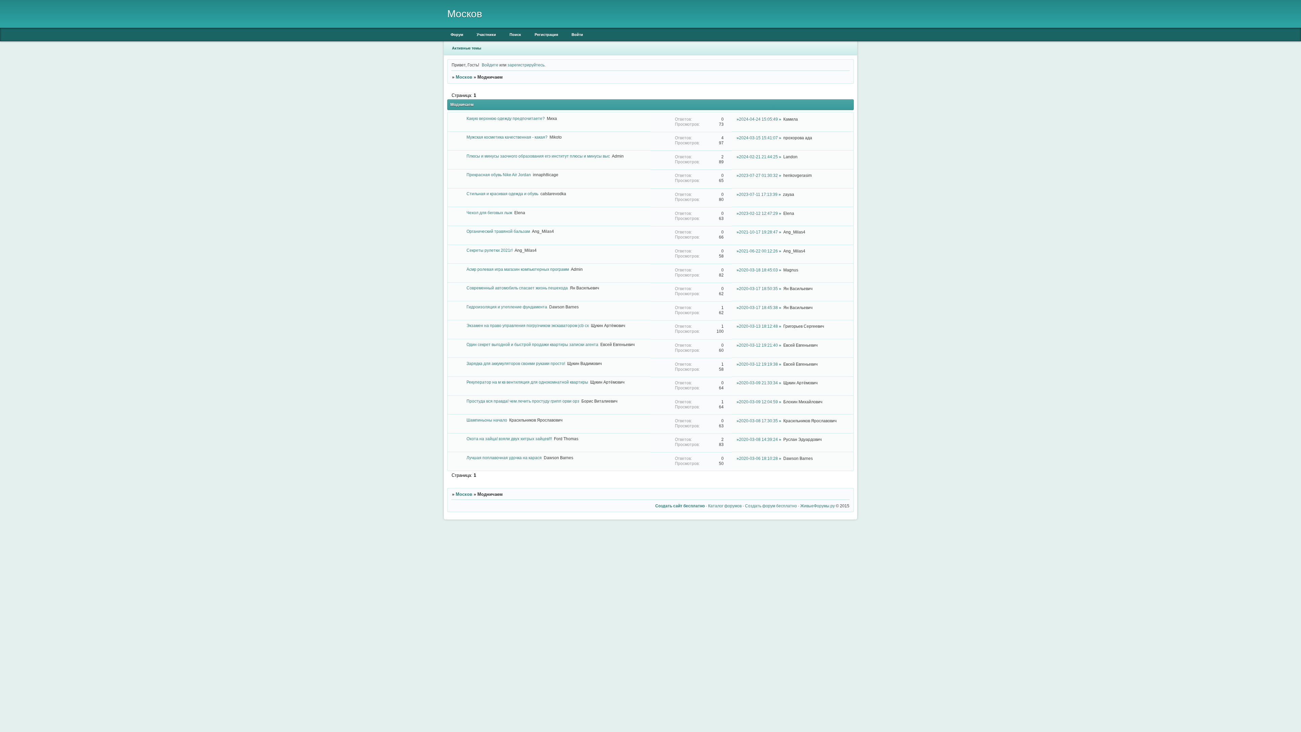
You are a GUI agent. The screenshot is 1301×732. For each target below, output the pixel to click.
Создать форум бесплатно (771, 506)
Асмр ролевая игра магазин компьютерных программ (518, 269)
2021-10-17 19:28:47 (758, 232)
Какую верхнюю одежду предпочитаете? (506, 118)
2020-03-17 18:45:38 (758, 307)
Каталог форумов (725, 506)
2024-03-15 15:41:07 (758, 138)
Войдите (490, 65)
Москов (464, 77)
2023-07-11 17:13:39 (758, 194)
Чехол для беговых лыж (489, 212)
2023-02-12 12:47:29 (758, 213)
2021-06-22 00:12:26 (758, 251)
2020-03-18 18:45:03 (758, 270)
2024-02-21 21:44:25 (758, 157)
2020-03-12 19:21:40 (758, 345)
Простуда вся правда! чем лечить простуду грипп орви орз (523, 401)
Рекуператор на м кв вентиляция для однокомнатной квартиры (527, 382)
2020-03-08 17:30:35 (758, 421)
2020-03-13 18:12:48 (758, 326)
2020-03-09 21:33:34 (758, 383)
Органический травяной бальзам (498, 231)
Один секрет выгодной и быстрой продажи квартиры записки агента (532, 344)
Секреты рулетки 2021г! (490, 250)
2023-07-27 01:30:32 (758, 175)
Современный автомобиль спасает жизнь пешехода (517, 288)
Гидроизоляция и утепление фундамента (507, 307)
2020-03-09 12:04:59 (758, 402)
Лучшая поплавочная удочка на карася (504, 457)
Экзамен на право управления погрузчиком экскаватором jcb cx (528, 325)
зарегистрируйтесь (526, 65)
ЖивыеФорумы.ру (817, 506)
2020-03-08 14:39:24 (758, 439)
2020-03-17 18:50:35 (758, 288)
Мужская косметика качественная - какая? (507, 137)
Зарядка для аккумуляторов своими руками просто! (516, 363)
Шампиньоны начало (487, 420)
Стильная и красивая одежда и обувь (502, 193)
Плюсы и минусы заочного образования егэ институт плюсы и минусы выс (538, 156)
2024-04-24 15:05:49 (758, 119)
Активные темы (466, 48)
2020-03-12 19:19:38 (758, 364)
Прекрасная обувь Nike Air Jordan (499, 174)
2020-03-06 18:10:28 (758, 458)
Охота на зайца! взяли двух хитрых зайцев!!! (509, 438)
